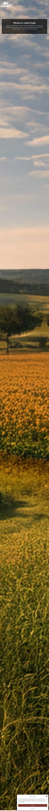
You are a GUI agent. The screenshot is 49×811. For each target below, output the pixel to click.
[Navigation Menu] (46, 4)
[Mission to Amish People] (6, 4)
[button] (46, 796)
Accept (32, 805)
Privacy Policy (33, 808)
